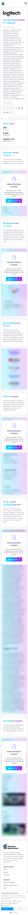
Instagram (6, 875)
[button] (14, 912)
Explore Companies (9, 882)
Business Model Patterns (11, 885)
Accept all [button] (7, 908)
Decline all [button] (20, 908)
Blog (5, 888)
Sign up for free (13, 201)
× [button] (26, 892)
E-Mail (5, 869)
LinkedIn (6, 872)
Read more (13, 898)
